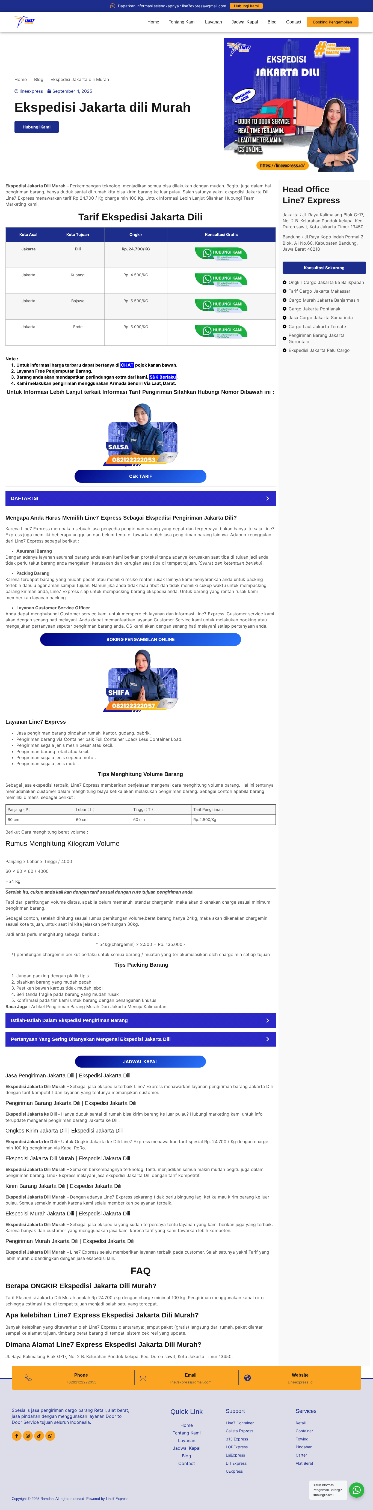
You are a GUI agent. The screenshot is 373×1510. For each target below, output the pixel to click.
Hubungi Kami (37, 127)
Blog (272, 22)
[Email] (143, 1377)
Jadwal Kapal (245, 22)
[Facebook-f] (17, 1436)
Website (300, 1375)
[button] (140, 498)
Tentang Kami (182, 22)
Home (153, 22)
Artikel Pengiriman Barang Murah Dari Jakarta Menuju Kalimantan (98, 1006)
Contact (293, 22)
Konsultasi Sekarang (324, 267)
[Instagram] (28, 1436)
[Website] (247, 1377)
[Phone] (28, 1377)
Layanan (213, 22)
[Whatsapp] (50, 1436)
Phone (81, 1375)
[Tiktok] (39, 1436)
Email (190, 1375)
